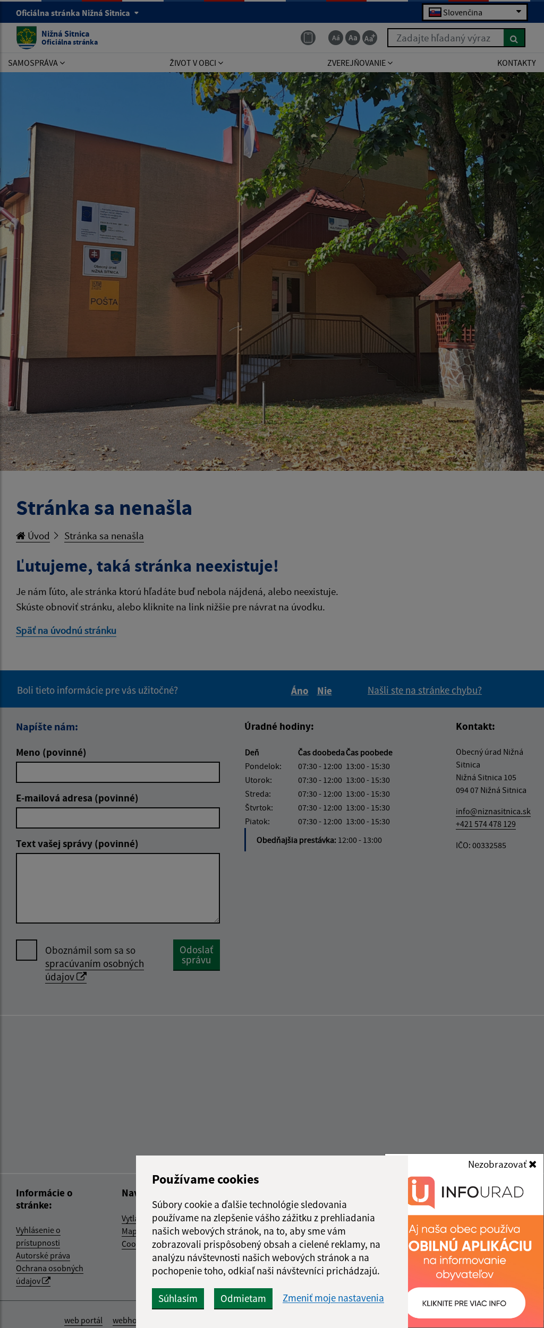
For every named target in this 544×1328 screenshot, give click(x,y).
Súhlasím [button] (178, 1298)
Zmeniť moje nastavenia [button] (333, 1298)
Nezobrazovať (498, 1164)
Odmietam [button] (243, 1298)
